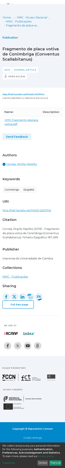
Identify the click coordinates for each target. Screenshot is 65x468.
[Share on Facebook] (6, 296)
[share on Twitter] (14, 296)
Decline (42, 462)
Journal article (25, 70)
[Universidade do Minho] (51, 380)
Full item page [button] (19, 304)
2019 (7, 70)
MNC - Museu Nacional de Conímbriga (33, 17)
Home (7, 17)
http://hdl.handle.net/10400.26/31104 (23, 94)
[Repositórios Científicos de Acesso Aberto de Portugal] (11, 333)
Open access (16, 76)
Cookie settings (33, 437)
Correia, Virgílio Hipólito (21, 164)
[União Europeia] (15, 409)
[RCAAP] (37, 345)
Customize (8, 462)
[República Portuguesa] (24, 401)
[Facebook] (7, 345)
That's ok (55, 462)
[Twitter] (17, 345)
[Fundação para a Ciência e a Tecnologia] (22, 380)
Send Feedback (17, 136)
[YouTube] (27, 345)
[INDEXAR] (29, 333)
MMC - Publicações (19, 21)
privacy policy (46, 456)
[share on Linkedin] (22, 296)
